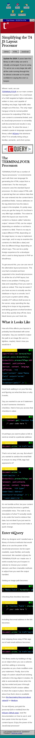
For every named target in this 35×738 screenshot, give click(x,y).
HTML (15, 52)
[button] (33, 20)
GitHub (6, 52)
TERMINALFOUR (9, 92)
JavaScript (25, 52)
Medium (14, 700)
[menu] (1, 20)
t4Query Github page (10, 713)
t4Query (16, 134)
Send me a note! (16, 733)
